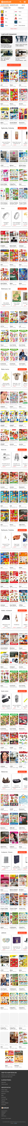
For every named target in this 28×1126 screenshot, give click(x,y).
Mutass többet (14, 28)
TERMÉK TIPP (6, 8)
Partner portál (4, 1084)
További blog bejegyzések (14, 64)
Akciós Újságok (4, 1102)
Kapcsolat (3, 1082)
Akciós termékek (5, 1091)
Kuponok (3, 1093)
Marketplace (14, 5)
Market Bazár (3, 1115)
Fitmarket (21, 8)
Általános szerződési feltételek (8, 1075)
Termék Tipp (4, 1099)
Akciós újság (5, 5)
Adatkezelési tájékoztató (6, 1076)
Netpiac (2, 1114)
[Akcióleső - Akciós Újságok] (6, 2)
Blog (23, 5)
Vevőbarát (3, 1113)
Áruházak (3, 1097)
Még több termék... (22, 128)
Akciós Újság (4, 1089)
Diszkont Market (4, 1110)
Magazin (3, 1101)
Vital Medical (3, 1112)
